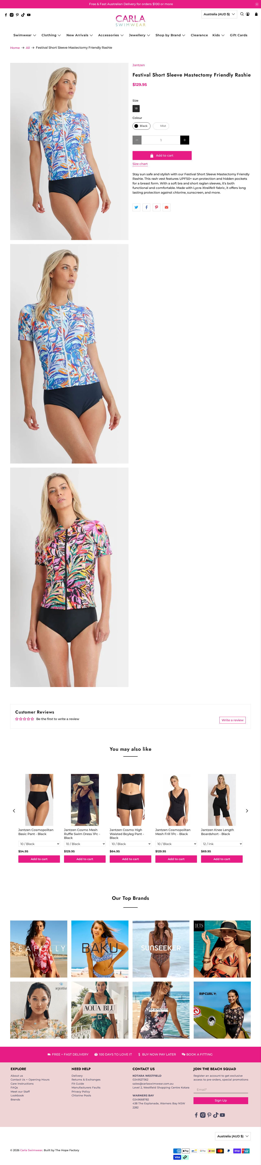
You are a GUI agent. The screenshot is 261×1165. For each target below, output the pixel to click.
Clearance (199, 35)
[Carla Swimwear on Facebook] (7, 16)
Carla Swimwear (31, 1150)
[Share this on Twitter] (136, 207)
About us (17, 1075)
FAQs (14, 1087)
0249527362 (140, 1079)
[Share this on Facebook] (146, 207)
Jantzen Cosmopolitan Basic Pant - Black (35, 832)
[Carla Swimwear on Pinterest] (18, 16)
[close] (257, 4)
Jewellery (137, 35)
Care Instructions (22, 1083)
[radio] (136, 108)
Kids (216, 35)
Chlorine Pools (81, 1095)
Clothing (49, 35)
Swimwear (22, 35)
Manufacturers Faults (86, 1087)
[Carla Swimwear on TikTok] (24, 16)
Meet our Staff (20, 1091)
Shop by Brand (168, 35)
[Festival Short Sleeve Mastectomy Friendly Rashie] (69, 151)
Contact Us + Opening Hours (30, 1079)
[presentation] (14, 810)
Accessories (108, 35)
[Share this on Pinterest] (156, 207)
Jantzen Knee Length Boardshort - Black (217, 832)
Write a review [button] (232, 720)
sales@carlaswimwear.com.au (153, 1083)
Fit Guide (78, 1083)
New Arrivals (77, 35)
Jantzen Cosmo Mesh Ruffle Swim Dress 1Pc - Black (82, 834)
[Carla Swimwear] (130, 20)
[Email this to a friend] (166, 207)
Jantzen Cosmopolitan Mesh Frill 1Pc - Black (172, 832)
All (28, 47)
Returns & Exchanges (86, 1079)
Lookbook (17, 1095)
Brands (15, 1099)
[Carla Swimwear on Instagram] (12, 16)
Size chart (140, 164)
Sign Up (221, 1100)
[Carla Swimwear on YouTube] (30, 16)
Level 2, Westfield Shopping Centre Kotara (161, 1087)
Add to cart (39, 859)
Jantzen (139, 65)
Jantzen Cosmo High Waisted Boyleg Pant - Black (127, 834)
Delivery (77, 1075)
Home (15, 47)
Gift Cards (239, 35)
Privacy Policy (81, 1091)
